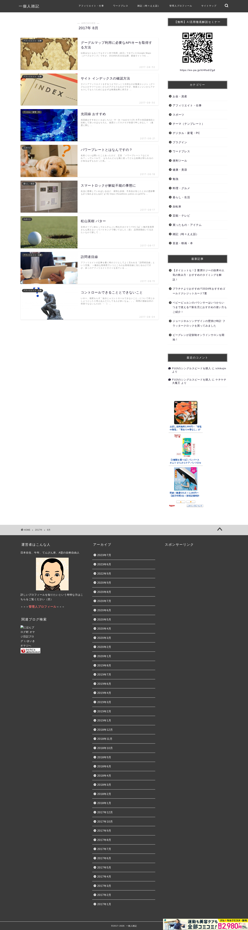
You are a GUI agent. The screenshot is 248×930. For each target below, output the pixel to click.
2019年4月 (104, 692)
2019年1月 (104, 720)
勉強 (175, 178)
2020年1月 (104, 656)
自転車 (177, 206)
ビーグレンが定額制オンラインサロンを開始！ (198, 337)
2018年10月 (105, 748)
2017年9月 (104, 830)
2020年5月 (104, 619)
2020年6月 (104, 610)
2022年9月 (104, 573)
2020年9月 (104, 582)
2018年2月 (104, 793)
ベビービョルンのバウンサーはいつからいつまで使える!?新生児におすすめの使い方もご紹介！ (200, 307)
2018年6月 (104, 766)
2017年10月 (105, 821)
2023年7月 (104, 555)
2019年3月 (104, 702)
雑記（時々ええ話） (148, 5)
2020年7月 (104, 601)
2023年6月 (104, 564)
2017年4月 (104, 876)
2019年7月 (104, 674)
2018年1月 (104, 803)
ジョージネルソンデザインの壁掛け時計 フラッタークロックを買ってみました (199, 323)
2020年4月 (104, 628)
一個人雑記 (29, 6)
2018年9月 (104, 757)
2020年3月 (104, 637)
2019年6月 (104, 683)
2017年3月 (104, 885)
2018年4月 (104, 775)
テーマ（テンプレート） (189, 123)
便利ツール (180, 160)
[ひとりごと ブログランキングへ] (52, 651)
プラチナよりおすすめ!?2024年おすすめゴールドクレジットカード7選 (199, 291)
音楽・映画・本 (183, 243)
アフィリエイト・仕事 (91, 5)
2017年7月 (104, 848)
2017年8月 (104, 839)
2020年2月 (104, 646)
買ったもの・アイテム (187, 224)
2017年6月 (104, 858)
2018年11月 (105, 738)
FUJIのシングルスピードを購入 (191, 368)
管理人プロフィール (180, 5)
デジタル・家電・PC (186, 133)
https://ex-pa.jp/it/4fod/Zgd (197, 70)
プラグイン (180, 142)
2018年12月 (105, 729)
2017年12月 (105, 812)
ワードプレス (120, 5)
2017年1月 (104, 904)
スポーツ (178, 114)
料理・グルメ (181, 188)
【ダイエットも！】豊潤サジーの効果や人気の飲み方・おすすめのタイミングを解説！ (198, 275)
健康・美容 (180, 169)
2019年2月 (104, 711)
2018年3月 (104, 784)
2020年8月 (104, 591)
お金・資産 (180, 96)
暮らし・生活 (181, 197)
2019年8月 (104, 665)
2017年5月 (104, 867)
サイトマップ (209, 5)
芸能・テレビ (181, 215)
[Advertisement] (195, 581)
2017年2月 (104, 894)
